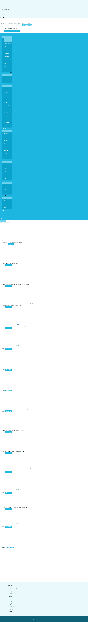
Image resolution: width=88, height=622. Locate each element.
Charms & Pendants (13, 588)
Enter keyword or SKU (8, 28)
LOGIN (1, 212)
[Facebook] (0, 17)
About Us (11, 601)
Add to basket (8, 327)
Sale (11, 597)
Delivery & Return (13, 606)
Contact (11, 609)
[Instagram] (3, 17)
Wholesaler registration (14, 607)
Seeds (11, 594)
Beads (11, 587)
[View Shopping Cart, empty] (1, 219)
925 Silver (11, 590)
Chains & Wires (12, 593)
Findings (11, 591)
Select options (11, 244)
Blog (11, 603)
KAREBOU (35, 619)
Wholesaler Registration (27, 25)
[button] (5, 35)
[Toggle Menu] (7, 37)
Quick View (35, 240)
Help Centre (12, 604)
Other (11, 596)
